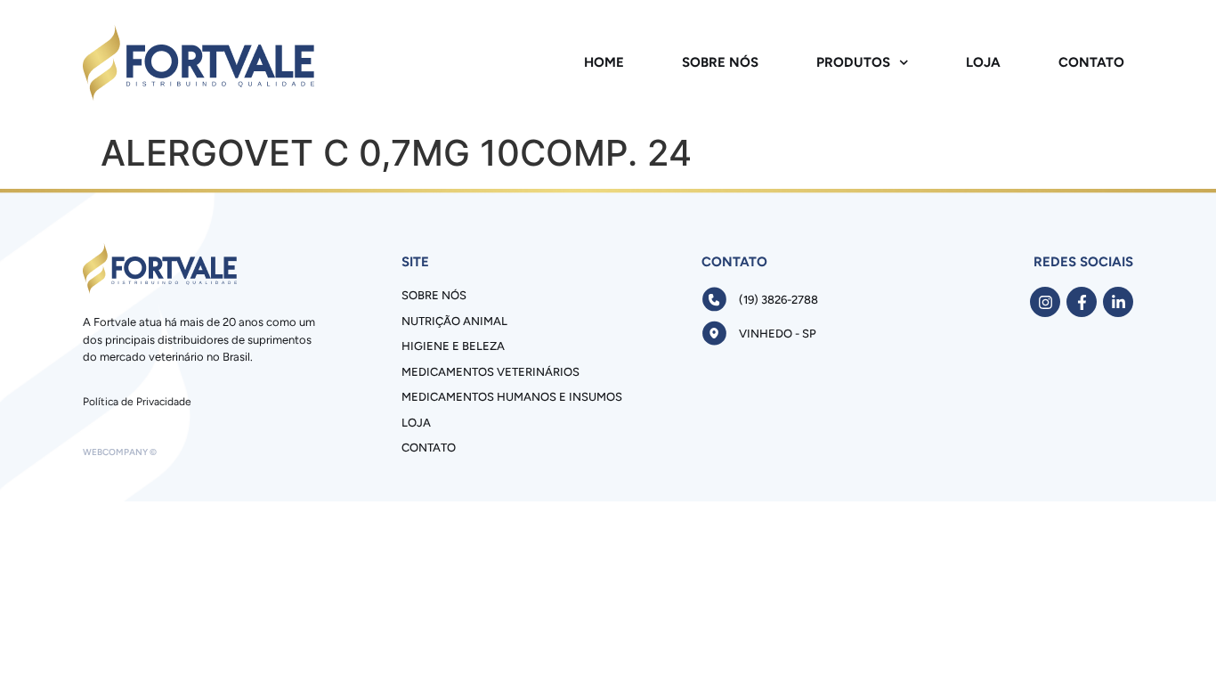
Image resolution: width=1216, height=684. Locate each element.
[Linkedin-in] (1118, 302)
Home (604, 62)
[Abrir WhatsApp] (1171, 639)
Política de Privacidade (137, 401)
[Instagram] (1045, 302)
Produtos (853, 62)
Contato (1091, 62)
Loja (983, 62)
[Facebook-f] (1081, 302)
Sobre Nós (720, 62)
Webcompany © (120, 452)
